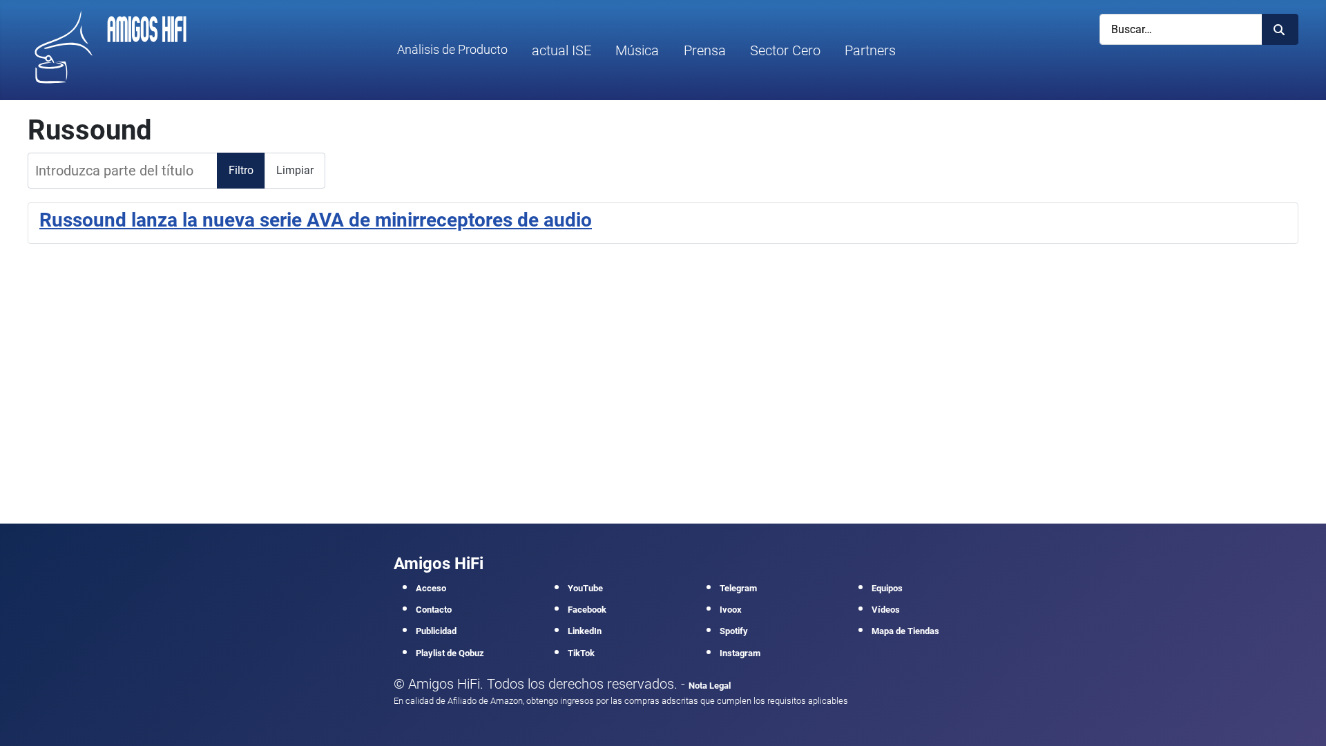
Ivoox (731, 609)
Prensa (705, 50)
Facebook (587, 609)
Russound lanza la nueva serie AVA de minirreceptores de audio (315, 220)
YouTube (585, 588)
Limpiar (295, 170)
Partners (870, 50)
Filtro (241, 170)
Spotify (734, 631)
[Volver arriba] (1298, 717)
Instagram (740, 653)
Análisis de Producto (452, 50)
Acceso (431, 588)
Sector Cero (785, 50)
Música (637, 50)
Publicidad (436, 631)
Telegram (738, 588)
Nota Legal (710, 685)
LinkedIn (585, 631)
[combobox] (1180, 29)
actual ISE (561, 50)
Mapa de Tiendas (905, 631)
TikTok (581, 653)
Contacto (434, 609)
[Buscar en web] (1280, 29)
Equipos (887, 588)
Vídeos (886, 609)
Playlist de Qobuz (450, 653)
